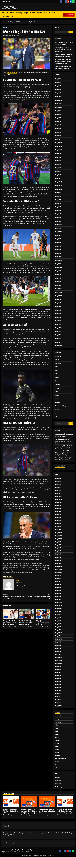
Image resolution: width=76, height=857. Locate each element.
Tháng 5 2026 (58, 82)
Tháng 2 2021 (58, 281)
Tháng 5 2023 (58, 207)
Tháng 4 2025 (58, 128)
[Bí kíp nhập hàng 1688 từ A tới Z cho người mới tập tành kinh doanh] (47, 801)
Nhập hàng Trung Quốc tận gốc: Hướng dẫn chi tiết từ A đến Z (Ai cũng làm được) (63, 49)
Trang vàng (7, 6)
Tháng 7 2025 (58, 118)
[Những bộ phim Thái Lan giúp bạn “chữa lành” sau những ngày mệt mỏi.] (10, 614)
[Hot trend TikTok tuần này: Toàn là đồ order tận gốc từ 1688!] (11, 801)
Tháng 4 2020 (58, 317)
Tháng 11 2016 (58, 342)
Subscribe (70, 15)
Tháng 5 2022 (58, 242)
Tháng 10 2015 (58, 345)
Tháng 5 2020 (58, 313)
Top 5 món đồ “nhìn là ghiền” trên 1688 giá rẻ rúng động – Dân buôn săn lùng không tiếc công (63, 61)
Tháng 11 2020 (58, 292)
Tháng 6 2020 (58, 310)
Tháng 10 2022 (58, 232)
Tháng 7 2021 (58, 271)
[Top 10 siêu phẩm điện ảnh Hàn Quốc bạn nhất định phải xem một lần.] (26, 614)
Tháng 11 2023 (58, 185)
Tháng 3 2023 (58, 214)
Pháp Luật (47, 13)
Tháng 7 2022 (58, 235)
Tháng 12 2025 (58, 100)
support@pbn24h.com (14, 843)
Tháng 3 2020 (58, 321)
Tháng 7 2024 (58, 157)
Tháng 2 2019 (58, 331)
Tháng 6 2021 (58, 274)
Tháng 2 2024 (58, 175)
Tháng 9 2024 (58, 153)
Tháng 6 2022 (58, 239)
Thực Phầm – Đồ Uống (60, 406)
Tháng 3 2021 (58, 278)
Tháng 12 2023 (58, 182)
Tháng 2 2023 (58, 217)
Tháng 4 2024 (58, 168)
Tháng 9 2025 (58, 111)
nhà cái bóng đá (12, 72)
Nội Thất (39, 13)
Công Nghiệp (58, 363)
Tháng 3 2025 (58, 132)
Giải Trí (5, 27)
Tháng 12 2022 (58, 225)
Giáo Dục (32, 13)
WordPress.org (58, 787)
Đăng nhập (57, 778)
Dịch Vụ (56, 367)
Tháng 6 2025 (58, 121)
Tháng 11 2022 (58, 228)
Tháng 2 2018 (58, 338)
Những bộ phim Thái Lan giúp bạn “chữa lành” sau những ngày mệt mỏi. (9, 623)
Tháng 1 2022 (58, 257)
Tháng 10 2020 (58, 296)
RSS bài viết (58, 781)
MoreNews (43, 855)
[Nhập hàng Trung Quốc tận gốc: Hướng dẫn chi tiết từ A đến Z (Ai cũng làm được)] (29, 801)
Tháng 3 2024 (58, 171)
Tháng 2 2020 (58, 324)
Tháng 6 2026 (58, 79)
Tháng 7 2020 (58, 306)
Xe (55, 413)
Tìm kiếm (57, 28)
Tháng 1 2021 (58, 285)
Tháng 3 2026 (58, 89)
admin (6, 35)
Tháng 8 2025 (58, 114)
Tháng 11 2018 (58, 335)
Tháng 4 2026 (58, 86)
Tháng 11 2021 (58, 264)
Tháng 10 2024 (58, 150)
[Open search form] (61, 14)
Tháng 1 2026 (58, 96)
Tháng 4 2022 (58, 246)
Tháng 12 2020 (58, 289)
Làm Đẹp (57, 381)
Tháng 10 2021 (58, 267)
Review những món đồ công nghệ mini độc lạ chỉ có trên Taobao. (63, 67)
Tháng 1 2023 (58, 221)
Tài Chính (57, 399)
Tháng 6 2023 (58, 203)
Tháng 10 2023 (58, 189)
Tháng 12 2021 (58, 260)
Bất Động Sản (10, 13)
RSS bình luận (58, 784)
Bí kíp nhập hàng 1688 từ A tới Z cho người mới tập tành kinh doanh (63, 55)
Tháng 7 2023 (58, 200)
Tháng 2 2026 (58, 93)
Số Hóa (54, 13)
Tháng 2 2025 (58, 136)
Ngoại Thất (57, 384)
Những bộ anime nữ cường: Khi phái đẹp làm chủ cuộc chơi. (42, 623)
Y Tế (12, 16)
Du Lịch (26, 13)
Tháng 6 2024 (58, 160)
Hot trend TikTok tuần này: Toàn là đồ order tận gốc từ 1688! (64, 44)
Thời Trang (6, 16)
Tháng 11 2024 (58, 146)
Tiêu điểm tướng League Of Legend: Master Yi (38, 596)
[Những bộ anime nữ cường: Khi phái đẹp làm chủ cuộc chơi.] (43, 614)
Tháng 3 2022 (58, 249)
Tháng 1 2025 (58, 139)
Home (2, 13)
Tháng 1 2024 (58, 178)
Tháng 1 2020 (58, 328)
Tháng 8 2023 (58, 196)
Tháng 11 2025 (58, 104)
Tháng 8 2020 (58, 303)
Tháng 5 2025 (58, 125)
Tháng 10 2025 (58, 107)
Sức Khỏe (57, 395)
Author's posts (21, 586)
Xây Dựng (57, 409)
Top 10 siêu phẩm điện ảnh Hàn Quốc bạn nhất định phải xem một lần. (26, 623)
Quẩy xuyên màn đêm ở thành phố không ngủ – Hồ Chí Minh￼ (14, 596)
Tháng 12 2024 (58, 143)
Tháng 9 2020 (58, 299)
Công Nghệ (19, 13)
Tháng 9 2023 (58, 193)
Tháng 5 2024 (58, 164)
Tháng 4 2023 (58, 210)
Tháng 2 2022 (58, 253)
